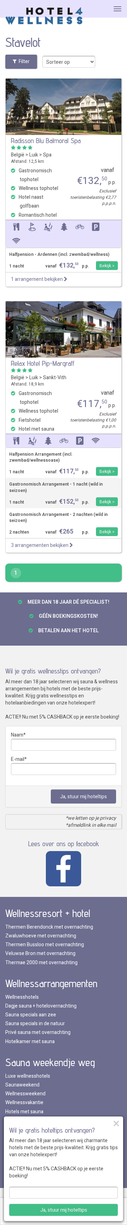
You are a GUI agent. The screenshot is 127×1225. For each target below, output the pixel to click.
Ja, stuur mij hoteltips (83, 796)
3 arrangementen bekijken (40, 545)
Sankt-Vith (54, 377)
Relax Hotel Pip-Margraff (42, 363)
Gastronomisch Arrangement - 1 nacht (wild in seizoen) (56, 487)
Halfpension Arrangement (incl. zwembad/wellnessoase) (40, 457)
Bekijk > (107, 266)
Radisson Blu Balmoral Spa (46, 140)
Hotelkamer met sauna (30, 1041)
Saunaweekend (22, 1085)
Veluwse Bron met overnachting (40, 953)
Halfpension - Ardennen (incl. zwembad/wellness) (59, 255)
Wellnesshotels (22, 997)
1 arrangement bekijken (37, 279)
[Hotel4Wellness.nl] (44, 16)
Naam (17, 735)
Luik (33, 155)
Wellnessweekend (25, 1093)
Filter (23, 61)
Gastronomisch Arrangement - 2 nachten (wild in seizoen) (58, 518)
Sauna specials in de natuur (35, 1023)
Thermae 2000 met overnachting (41, 962)
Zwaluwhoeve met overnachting (40, 936)
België (17, 155)
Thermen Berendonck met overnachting (49, 927)
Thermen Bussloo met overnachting (44, 944)
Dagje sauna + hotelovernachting (41, 1006)
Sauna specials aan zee (30, 1014)
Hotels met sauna (24, 1111)
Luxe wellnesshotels (27, 1076)
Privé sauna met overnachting (38, 1032)
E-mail (17, 759)
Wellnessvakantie (24, 1102)
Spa (47, 155)
